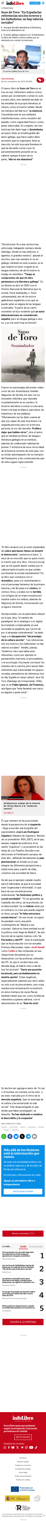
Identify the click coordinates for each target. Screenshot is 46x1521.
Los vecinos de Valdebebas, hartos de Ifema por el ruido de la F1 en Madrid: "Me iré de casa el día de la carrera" (18, 1267)
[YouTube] (31, 1448)
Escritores (14, 1127)
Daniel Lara (6, 1272)
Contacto (23, 1458)
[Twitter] (17, 1448)
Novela (41, 1127)
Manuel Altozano (8, 1259)
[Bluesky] (12, 1448)
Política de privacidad (23, 1476)
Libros (22, 1127)
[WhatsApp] (5, 1448)
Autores (15, 1130)
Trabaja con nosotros (23, 1465)
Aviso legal (23, 1472)
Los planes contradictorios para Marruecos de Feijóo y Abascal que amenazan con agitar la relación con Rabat (18, 1281)
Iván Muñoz (6, 1311)
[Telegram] (22, 1448)
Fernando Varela (8, 1285)
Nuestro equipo (23, 1462)
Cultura (4, 1127)
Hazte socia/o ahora (23, 1191)
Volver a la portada (23, 1322)
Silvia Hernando (7, 79)
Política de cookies (23, 1480)
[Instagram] (26, 1448)
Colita (11, 950)
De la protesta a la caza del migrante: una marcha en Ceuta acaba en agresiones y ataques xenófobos (18, 1254)
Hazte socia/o (23, 1437)
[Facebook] (9, 1448)
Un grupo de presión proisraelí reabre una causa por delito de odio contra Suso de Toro (18, 1294)
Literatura (32, 1127)
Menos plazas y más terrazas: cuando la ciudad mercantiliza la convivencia (18, 1307)
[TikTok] (36, 1448)
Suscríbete (35, 3)
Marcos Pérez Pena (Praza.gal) (14, 1298)
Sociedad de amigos (23, 1469)
